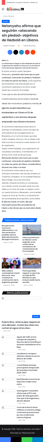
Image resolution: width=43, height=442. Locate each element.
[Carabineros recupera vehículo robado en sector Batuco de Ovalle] (8, 356)
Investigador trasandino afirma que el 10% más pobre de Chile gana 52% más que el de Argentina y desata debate (28, 396)
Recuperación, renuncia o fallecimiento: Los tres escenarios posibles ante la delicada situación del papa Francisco (10, 232)
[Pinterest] (27, 52)
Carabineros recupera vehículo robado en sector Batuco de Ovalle (28, 356)
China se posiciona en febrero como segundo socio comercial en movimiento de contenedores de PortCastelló (30, 244)
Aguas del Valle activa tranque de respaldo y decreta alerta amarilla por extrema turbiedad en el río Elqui (29, 342)
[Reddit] (33, 52)
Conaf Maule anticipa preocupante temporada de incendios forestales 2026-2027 (28, 369)
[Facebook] (10, 52)
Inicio (5, 16)
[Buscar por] (40, 10)
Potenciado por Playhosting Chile (22, 433)
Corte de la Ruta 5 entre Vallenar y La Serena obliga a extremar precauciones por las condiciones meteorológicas (28, 412)
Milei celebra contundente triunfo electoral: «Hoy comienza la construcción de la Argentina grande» (11, 276)
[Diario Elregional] (15, 9)
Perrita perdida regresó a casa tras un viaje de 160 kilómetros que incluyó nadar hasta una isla (31, 276)
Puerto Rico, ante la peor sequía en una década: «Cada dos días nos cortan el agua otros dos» (21, 325)
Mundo (11, 16)
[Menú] (3, 10)
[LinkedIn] (21, 52)
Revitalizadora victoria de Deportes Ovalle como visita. (28, 381)
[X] (15, 52)
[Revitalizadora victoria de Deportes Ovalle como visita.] (8, 382)
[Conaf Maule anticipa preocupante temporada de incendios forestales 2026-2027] (8, 368)
